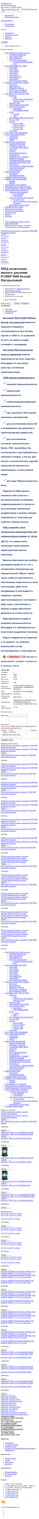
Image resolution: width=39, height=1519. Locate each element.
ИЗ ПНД (12, 151)
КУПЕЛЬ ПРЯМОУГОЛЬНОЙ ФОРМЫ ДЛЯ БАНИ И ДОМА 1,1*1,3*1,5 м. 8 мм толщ (17, 1302)
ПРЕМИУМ (13, 138)
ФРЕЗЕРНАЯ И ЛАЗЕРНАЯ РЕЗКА (18, 187)
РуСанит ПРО (14, 120)
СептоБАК (13, 131)
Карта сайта (9, 1462)
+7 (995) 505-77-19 (11, 1493)
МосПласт (12, 96)
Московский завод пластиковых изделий (17, 289)
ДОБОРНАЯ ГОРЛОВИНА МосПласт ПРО (23, 100)
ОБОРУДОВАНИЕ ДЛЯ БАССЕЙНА (18, 188)
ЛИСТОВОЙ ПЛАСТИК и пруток (17, 53)
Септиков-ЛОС (18, 200)
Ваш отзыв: (5, 724)
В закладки (25, 303)
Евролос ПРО (18, 127)
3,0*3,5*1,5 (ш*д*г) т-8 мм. (10, 1248)
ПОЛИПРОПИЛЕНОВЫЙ (23, 62)
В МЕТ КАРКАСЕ (15, 170)
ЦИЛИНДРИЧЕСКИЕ (17, 144)
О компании (9, 33)
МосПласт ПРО (14, 103)
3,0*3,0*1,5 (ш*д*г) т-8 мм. (10, 1233)
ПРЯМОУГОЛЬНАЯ (16, 88)
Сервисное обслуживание (18, 192)
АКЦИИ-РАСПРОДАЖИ (14, 207)
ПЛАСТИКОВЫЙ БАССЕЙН (16, 66)
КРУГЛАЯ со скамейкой (18, 90)
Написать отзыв (14, 285)
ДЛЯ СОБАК (14, 75)
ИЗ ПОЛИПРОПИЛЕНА (18, 153)
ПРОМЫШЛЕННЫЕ (20, 110)
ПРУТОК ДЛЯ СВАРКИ (18, 60)
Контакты (8, 38)
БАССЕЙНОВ (18, 194)
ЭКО (15, 97)
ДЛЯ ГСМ (13, 149)
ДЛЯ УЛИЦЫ (14, 71)
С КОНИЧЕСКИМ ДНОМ (18, 148)
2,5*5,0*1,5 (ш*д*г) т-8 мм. (10, 1219)
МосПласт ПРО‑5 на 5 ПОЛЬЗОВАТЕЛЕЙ (16, 1357)
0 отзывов (4, 285)
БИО (15, 116)
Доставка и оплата (11, 35)
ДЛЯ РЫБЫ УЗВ (15, 77)
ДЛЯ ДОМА (13, 69)
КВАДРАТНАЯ (14, 86)
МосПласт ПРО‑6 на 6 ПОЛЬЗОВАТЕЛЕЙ (16, 1386)
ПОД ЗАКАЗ (13, 164)
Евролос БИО (18, 123)
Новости (8, 37)
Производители (10, 213)
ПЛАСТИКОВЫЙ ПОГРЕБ (15, 135)
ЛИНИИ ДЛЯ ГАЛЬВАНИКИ (16, 179)
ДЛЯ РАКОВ (14, 79)
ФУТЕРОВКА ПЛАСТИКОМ (15, 185)
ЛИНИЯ (12, 183)
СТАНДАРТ (13, 136)
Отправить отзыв (7, 740)
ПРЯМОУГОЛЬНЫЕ (16, 159)
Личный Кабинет (11, 1472)
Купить (17, 303)
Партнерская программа (13, 209)
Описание (8, 309)
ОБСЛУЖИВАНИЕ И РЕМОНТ (16, 190)
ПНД (15, 64)
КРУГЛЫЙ (13, 68)
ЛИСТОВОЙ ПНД (16, 56)
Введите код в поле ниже (11, 734)
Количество (5, 303)
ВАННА (12, 181)
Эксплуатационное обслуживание (21, 198)
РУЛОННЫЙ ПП (15, 58)
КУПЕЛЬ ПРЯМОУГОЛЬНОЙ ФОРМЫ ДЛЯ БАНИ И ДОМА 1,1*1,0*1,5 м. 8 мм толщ (17, 1281)
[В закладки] (8, 753)
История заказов (11, 1474)
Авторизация (9, 26)
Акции (7, 1460)
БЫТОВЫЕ (17, 109)
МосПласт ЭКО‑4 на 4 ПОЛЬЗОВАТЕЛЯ (15, 1185)
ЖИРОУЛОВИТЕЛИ (12, 172)
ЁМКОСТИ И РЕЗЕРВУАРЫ (15, 142)
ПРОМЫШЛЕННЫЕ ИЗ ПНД (20, 161)
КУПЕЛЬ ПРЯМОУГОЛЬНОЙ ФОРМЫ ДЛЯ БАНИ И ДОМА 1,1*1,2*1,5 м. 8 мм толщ (17, 1322)
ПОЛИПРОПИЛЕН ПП (17, 55)
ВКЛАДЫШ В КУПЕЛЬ (18, 92)
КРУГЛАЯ (13, 84)
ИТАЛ (11, 112)
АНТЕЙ (16, 114)
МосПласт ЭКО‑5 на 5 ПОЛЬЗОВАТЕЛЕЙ (16, 1162)
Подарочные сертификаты (14, 211)
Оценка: (4, 730)
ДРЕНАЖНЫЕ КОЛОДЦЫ (19, 105)
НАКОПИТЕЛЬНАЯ (16, 168)
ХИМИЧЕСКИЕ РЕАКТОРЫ (19, 162)
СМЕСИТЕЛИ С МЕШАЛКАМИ (21, 166)
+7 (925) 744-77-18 (11, 1495)
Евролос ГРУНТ (19, 125)
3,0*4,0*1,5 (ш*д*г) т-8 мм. (10, 1262)
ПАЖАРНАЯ (14, 155)
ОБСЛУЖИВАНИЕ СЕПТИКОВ (21, 118)
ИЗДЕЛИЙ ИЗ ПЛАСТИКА (19, 205)
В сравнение (6, 305)
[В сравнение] (10, 753)
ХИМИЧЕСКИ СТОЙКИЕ (18, 157)
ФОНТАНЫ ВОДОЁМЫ (18, 81)
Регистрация (9, 24)
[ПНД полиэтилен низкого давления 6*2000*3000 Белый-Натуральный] (19, 233)
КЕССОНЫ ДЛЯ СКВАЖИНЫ (16, 133)
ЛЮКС (11, 140)
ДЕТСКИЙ (13, 73)
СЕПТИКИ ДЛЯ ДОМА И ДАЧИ (17, 94)
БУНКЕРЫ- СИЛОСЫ (17, 146)
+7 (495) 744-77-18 (11, 1491)
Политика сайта (10, 1446)
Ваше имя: (4, 715)
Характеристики (11, 311)
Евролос (12, 122)
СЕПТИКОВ (18, 196)
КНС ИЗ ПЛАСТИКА (17, 107)
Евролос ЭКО (18, 129)
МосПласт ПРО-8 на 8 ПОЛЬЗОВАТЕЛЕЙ (16, 1372)
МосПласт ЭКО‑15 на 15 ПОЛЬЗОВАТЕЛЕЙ (17, 1200)
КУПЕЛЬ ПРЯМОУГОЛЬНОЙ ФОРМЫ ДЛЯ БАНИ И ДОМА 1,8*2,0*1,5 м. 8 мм (17, 1342)
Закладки (8, 1476)
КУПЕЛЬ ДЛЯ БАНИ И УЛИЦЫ (17, 83)
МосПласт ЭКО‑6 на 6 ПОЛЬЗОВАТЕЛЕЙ (16, 1138)
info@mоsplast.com (11, 1497)
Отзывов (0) (9, 313)
